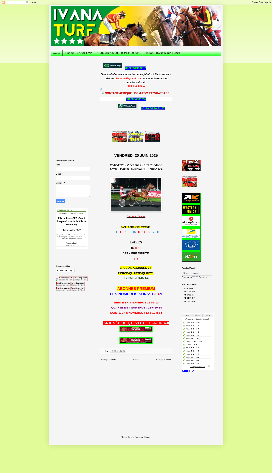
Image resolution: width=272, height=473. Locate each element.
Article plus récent (108, 360)
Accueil (56, 53)
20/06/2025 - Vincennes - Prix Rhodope (136, 165)
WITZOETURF (190, 301)
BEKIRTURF (189, 298)
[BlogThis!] (114, 351)
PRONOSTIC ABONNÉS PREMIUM (162, 53)
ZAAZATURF (189, 292)
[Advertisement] (73, 108)
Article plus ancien (163, 360)
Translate (203, 277)
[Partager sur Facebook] (120, 351)
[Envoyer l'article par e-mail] (107, 351)
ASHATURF (189, 295)
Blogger (147, 437)
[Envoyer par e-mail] (111, 351)
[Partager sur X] (117, 351)
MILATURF (188, 288)
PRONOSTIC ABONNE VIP (78, 53)
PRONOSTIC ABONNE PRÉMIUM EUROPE (118, 53)
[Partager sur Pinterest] (123, 351)
